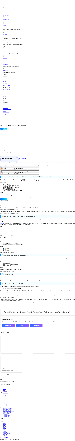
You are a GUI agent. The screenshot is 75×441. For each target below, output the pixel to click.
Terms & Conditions (6, 433)
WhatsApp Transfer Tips (7, 412)
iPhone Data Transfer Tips (7, 408)
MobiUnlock (5, 34)
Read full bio (5, 314)
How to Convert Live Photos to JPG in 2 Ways (7, 370)
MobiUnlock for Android (7, 42)
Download (4, 394)
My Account (5, 391)
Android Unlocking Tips (7, 410)
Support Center (5, 393)
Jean (4, 150)
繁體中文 (4, 428)
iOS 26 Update (5, 414)
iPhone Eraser (5, 70)
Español (4, 425)
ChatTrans (4, 25)
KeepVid (2, 223)
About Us (4, 389)
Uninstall (4, 431)
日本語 (4, 429)
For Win (4, 15)
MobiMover (5, 400)
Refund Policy (5, 432)
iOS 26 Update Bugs (6, 415)
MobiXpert (4, 5)
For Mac (8, 15)
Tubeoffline (2, 239)
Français (4, 424)
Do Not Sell (5, 434)
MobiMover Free (6, 19)
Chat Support (5, 395)
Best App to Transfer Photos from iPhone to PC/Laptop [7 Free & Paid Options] (42, 351)
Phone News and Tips (6, 413)
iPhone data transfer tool (8, 179)
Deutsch (4, 423)
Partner (4, 390)
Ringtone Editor (5, 64)
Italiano (4, 427)
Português (4, 426)
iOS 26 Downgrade (6, 416)
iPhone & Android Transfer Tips (8, 411)
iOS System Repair (6, 49)
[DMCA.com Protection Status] (10, 437)
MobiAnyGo (5, 58)
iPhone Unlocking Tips (7, 409)
